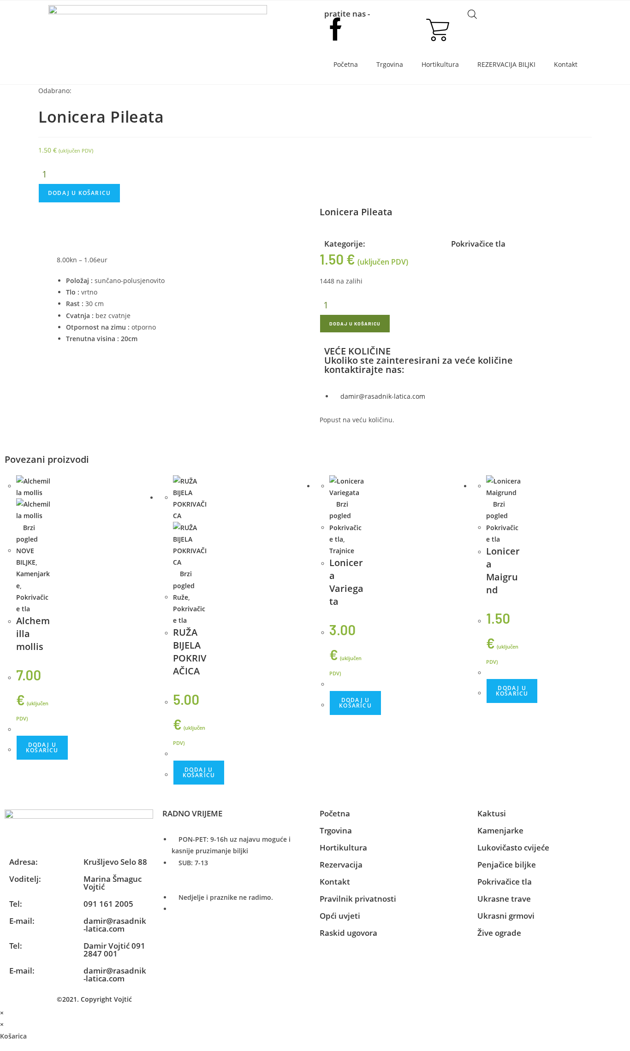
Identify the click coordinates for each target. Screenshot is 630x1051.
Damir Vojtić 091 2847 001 (114, 949)
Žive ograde (499, 932)
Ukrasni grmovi (506, 915)
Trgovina (389, 64)
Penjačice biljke (506, 864)
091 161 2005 (108, 903)
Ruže (180, 597)
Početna (345, 64)
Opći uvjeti (340, 915)
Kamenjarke (500, 830)
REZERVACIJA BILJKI (506, 64)
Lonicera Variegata (346, 582)
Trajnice (341, 550)
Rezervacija (341, 864)
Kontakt (565, 64)
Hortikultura (440, 64)
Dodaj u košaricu (79, 193)
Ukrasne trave (504, 898)
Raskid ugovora (348, 932)
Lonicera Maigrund (503, 570)
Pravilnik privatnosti (358, 898)
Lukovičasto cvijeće (513, 847)
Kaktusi (491, 813)
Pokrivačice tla (478, 243)
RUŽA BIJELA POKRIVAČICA (189, 651)
